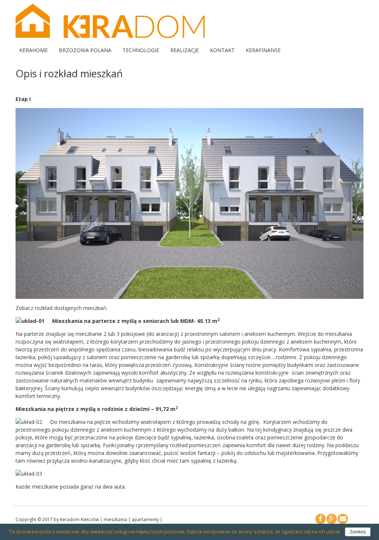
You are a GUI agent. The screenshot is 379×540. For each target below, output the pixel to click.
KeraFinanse (263, 50)
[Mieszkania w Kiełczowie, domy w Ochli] (110, 36)
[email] (342, 518)
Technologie (141, 50)
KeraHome (33, 50)
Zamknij (358, 531)
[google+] (331, 518)
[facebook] (320, 518)
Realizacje (184, 50)
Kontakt (222, 50)
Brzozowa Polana (85, 50)
